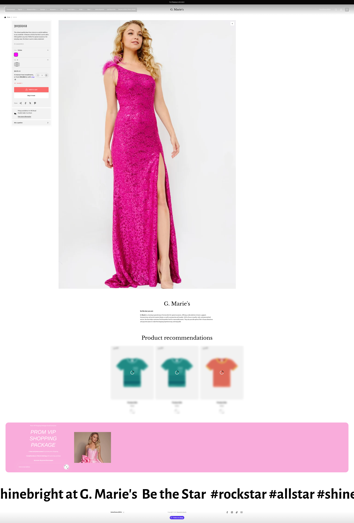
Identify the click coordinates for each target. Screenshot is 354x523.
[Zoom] (232, 24)
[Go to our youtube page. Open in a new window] (241, 512)
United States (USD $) (324, 9)
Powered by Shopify (181, 512)
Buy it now (31, 95)
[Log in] (341, 9)
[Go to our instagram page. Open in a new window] (232, 512)
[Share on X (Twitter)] (30, 103)
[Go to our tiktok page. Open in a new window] (237, 512)
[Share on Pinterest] (35, 103)
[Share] (20, 103)
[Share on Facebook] (25, 103)
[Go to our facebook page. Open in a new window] (227, 512)
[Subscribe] (66, 466)
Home (8, 17)
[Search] (336, 9)
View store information (24, 116)
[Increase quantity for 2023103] (46, 75)
